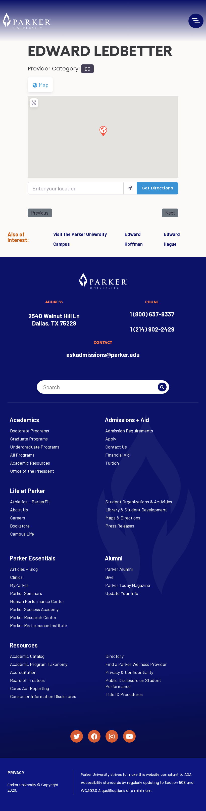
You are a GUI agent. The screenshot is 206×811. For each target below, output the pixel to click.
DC (87, 69)
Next (170, 213)
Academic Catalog (27, 656)
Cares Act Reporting (29, 688)
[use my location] (130, 188)
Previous (39, 213)
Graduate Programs (29, 438)
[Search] (162, 387)
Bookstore (20, 526)
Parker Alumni (119, 569)
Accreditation (23, 672)
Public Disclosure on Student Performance (133, 683)
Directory (115, 656)
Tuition (112, 463)
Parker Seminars (26, 593)
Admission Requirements (129, 430)
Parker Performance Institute (38, 625)
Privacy (16, 772)
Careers (17, 517)
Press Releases (120, 526)
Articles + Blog (24, 569)
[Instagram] (112, 736)
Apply (110, 438)
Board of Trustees (27, 680)
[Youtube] (129, 736)
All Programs (22, 455)
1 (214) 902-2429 (152, 329)
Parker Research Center (33, 617)
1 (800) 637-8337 (152, 314)
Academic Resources (30, 463)
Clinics (16, 577)
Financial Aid (117, 455)
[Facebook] (94, 736)
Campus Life (22, 534)
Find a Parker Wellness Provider (136, 664)
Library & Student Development (136, 509)
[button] (103, 131)
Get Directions (157, 188)
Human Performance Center (37, 601)
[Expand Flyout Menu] (196, 20)
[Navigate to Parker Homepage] (26, 21)
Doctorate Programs (29, 430)
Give (109, 577)
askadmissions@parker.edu (103, 354)
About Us (19, 509)
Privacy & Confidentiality (129, 672)
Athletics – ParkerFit (30, 501)
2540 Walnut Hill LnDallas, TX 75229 (54, 319)
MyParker (19, 585)
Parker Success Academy (34, 609)
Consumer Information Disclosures (43, 696)
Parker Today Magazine (127, 585)
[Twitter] (76, 736)
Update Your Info (121, 593)
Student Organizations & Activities (139, 501)
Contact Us (116, 447)
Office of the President (32, 471)
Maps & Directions (123, 517)
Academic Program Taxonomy (38, 664)
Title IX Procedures (124, 694)
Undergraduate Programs (34, 447)
